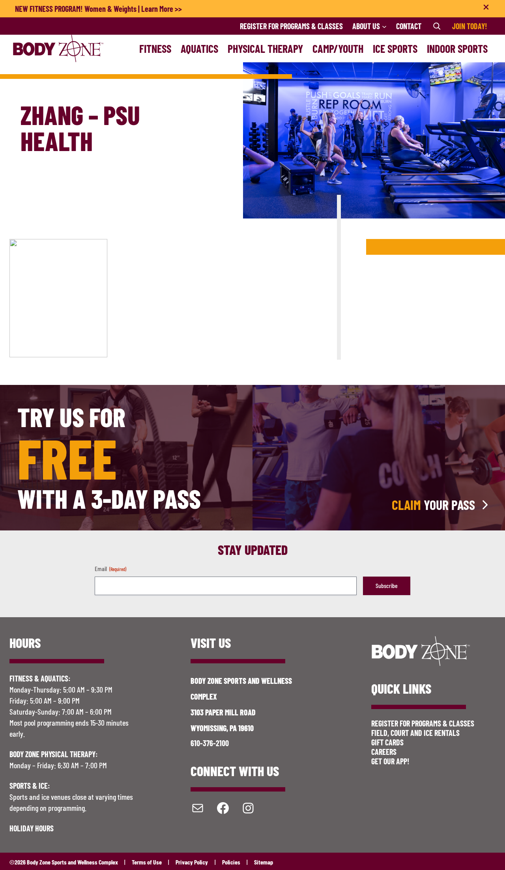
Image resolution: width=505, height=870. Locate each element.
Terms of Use (147, 862)
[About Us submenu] (384, 26)
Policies (231, 862)
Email (110, 568)
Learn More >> (161, 8)
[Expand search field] (437, 26)
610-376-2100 (210, 743)
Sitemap (263, 862)
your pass (433, 505)
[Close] (486, 8)
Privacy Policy (192, 862)
